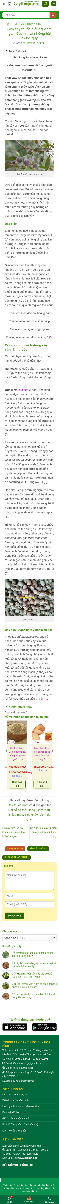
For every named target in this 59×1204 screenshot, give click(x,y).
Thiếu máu (16, 814)
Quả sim (23, 389)
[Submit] (53, 15)
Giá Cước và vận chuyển (16, 1118)
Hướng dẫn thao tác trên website (20, 1106)
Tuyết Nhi (42, 43)
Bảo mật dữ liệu (11, 1112)
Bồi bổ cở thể (17, 810)
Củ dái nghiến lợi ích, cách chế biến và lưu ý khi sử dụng (33, 996)
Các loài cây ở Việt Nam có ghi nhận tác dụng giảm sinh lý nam (34, 985)
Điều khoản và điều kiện (15, 1100)
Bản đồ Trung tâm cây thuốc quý (20, 1124)
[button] (9, 3)
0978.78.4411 (22, 1058)
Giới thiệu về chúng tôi (15, 1094)
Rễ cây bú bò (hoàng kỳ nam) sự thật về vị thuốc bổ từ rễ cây (34, 965)
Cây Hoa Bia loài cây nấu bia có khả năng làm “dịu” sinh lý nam (32, 975)
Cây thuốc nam (31, 24)
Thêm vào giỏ (17, 784)
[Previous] (6, 757)
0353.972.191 (40, 1058)
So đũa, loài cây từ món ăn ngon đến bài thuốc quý (43, 832)
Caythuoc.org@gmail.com (27, 1063)
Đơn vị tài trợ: (19, 1158)
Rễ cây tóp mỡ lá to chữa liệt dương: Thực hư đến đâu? (32, 954)
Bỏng (31, 810)
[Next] (52, 757)
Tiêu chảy (31, 814)
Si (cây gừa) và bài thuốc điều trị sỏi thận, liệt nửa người (14, 832)
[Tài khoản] (4, 3)
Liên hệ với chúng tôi (14, 1130)
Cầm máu (43, 810)
